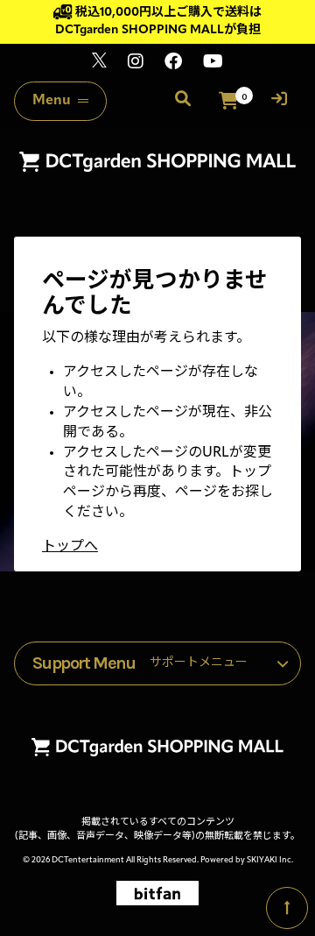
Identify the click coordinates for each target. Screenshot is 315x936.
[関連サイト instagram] (135, 63)
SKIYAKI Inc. (270, 860)
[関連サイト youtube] (213, 63)
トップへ (70, 547)
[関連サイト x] (99, 63)
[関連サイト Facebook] (173, 63)
